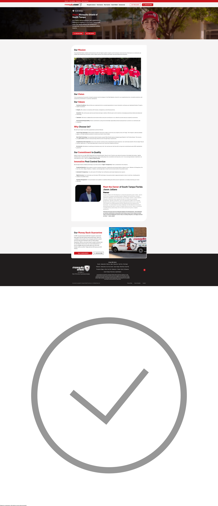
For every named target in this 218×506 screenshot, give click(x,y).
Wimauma (126, 269)
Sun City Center (109, 266)
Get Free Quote (135, 4)
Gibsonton (115, 264)
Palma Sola (103, 266)
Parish (122, 269)
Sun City (109, 269)
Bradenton (114, 269)
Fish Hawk (125, 264)
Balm (112, 264)
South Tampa (107, 271)
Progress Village (100, 269)
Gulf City (121, 264)
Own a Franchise (85, 1)
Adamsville (103, 264)
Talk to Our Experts (83, 253)
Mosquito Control (91, 4)
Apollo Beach (118, 271)
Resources (78, 1)
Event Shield (114, 4)
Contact (144, 283)
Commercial (122, 4)
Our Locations (72, 1)
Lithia (105, 269)
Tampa (118, 269)
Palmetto (98, 266)
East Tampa (116, 266)
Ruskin (98, 264)
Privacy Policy (118, 279)
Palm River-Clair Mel (124, 266)
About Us (66, 1)
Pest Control (107, 4)
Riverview (112, 271)
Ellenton (108, 264)
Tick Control (100, 4)
